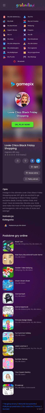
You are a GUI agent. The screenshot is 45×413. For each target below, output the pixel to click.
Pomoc (37, 406)
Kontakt (6, 409)
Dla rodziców (27, 406)
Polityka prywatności (12, 406)
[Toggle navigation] (4, 5)
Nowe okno (33, 173)
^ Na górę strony (10, 404)
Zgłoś (36, 167)
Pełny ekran (33, 179)
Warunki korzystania (27, 404)
